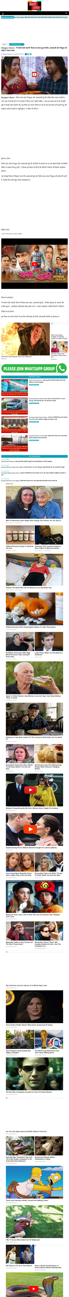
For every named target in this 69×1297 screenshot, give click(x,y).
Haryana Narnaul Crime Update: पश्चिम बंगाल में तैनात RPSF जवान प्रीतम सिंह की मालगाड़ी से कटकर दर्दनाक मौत (29, 480)
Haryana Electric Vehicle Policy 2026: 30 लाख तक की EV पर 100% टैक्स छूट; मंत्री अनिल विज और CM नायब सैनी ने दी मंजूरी (32, 467)
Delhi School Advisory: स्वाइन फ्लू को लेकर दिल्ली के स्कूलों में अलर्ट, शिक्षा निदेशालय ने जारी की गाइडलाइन (26, 461)
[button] (2, 14)
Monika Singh (6, 54)
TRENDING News (34, 377)
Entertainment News (16, 44)
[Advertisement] (34, 31)
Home (4, 44)
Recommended (34, 456)
